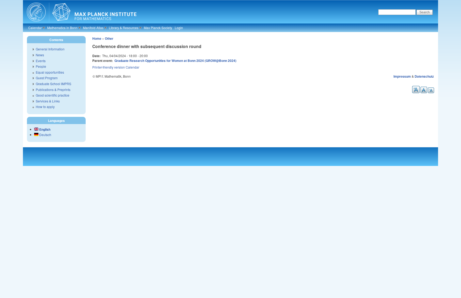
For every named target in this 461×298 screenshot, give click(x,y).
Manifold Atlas (93, 27)
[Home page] (81, 22)
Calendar (35, 27)
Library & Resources (123, 27)
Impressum (402, 76)
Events (41, 60)
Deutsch (44, 134)
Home (96, 38)
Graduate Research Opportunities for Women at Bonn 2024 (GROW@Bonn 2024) (175, 60)
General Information (50, 49)
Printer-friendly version (108, 67)
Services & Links (48, 101)
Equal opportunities (50, 72)
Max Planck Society (158, 27)
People (41, 66)
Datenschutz (424, 76)
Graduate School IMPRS (53, 83)
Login (179, 27)
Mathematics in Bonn (62, 27)
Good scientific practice (52, 95)
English (44, 129)
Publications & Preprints (53, 89)
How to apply (45, 106)
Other (109, 38)
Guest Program (47, 78)
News (40, 55)
